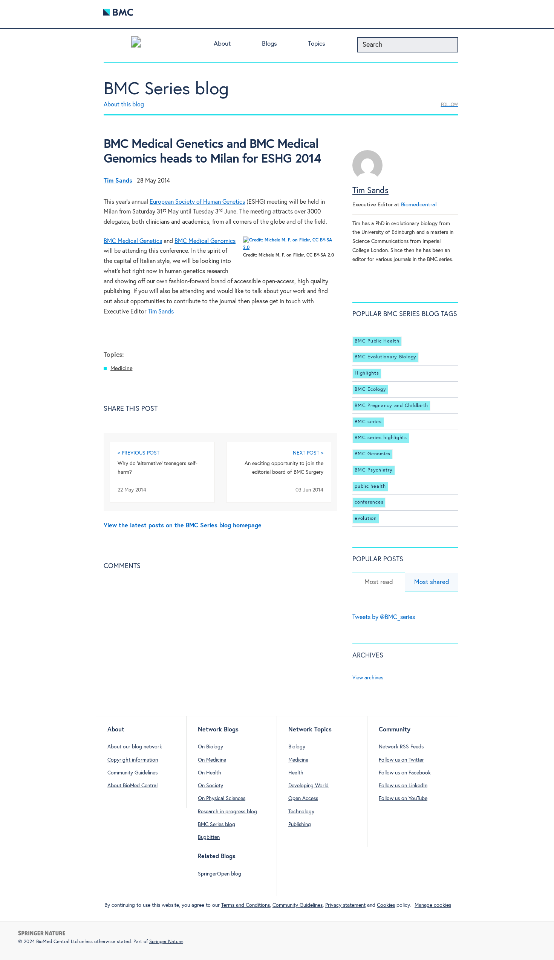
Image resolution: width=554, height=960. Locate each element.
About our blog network (134, 747)
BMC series (368, 421)
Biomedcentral (419, 204)
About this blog (124, 105)
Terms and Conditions (245, 905)
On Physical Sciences (221, 798)
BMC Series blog (166, 89)
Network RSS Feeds (401, 747)
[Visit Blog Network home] (136, 43)
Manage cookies (433, 905)
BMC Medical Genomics (205, 241)
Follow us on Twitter (401, 760)
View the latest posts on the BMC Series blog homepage (183, 525)
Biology (296, 747)
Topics (316, 44)
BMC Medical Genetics (133, 241)
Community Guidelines (132, 773)
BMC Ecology (370, 389)
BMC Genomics (372, 454)
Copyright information (132, 760)
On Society (210, 785)
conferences (369, 502)
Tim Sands (161, 312)
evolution (366, 518)
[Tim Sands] (367, 178)
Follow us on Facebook (405, 773)
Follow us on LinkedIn (403, 785)
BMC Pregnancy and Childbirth (391, 405)
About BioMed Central (132, 785)
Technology (301, 811)
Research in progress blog (227, 811)
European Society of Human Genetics (197, 202)
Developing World (308, 785)
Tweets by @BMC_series (383, 617)
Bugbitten (209, 837)
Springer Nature (166, 941)
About (222, 44)
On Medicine (212, 760)
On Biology (210, 747)
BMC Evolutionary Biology (385, 357)
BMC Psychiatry (374, 470)
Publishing (299, 824)
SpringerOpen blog (219, 874)
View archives (367, 677)
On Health (209, 773)
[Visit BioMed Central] (118, 14)
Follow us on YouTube (403, 798)
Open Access (303, 798)
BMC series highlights (381, 437)
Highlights (367, 373)
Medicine (121, 368)
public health (370, 486)
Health (295, 773)
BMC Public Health (377, 341)
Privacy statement (345, 905)
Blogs (269, 44)
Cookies (386, 905)
